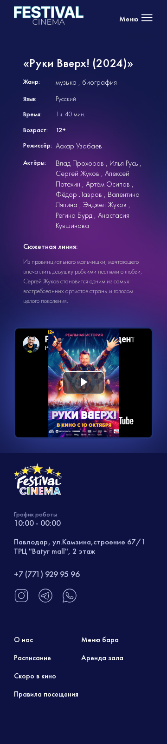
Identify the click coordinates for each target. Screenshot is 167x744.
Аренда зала (102, 658)
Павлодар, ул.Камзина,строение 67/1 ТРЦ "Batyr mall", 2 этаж (80, 546)
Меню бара (100, 639)
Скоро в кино (35, 676)
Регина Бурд (74, 215)
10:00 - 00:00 (37, 522)
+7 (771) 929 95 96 (47, 574)
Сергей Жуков (77, 173)
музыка (66, 82)
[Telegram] (45, 600)
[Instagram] (21, 600)
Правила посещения (46, 694)
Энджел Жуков (105, 204)
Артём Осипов (108, 184)
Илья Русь (123, 163)
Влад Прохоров (80, 163)
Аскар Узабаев (79, 146)
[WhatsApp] (69, 600)
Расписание (32, 658)
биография (99, 82)
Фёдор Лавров (79, 194)
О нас (23, 639)
